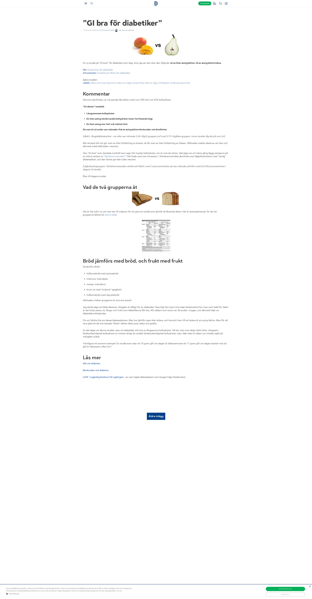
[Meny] (85, 3)
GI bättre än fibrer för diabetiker (106, 73)
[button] (69, 594)
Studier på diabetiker (126, 30)
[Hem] (156, 3)
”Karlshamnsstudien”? (115, 156)
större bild (110, 214)
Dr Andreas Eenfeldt (106, 30)
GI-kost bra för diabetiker (98, 69)
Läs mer (119, 591)
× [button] (310, 586)
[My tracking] (214, 3)
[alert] (156, 591)
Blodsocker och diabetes (96, 370)
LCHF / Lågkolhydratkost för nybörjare (103, 377)
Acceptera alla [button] (285, 589)
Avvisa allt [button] (285, 594)
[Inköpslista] (220, 3)
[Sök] (91, 3)
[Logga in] (226, 3)
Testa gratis (204, 3)
